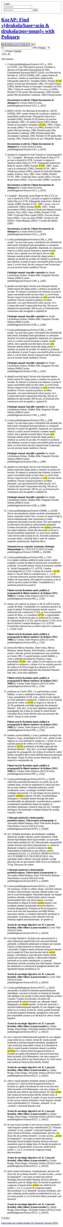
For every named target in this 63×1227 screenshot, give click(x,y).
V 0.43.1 (5, 1218)
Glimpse (9, 51)
